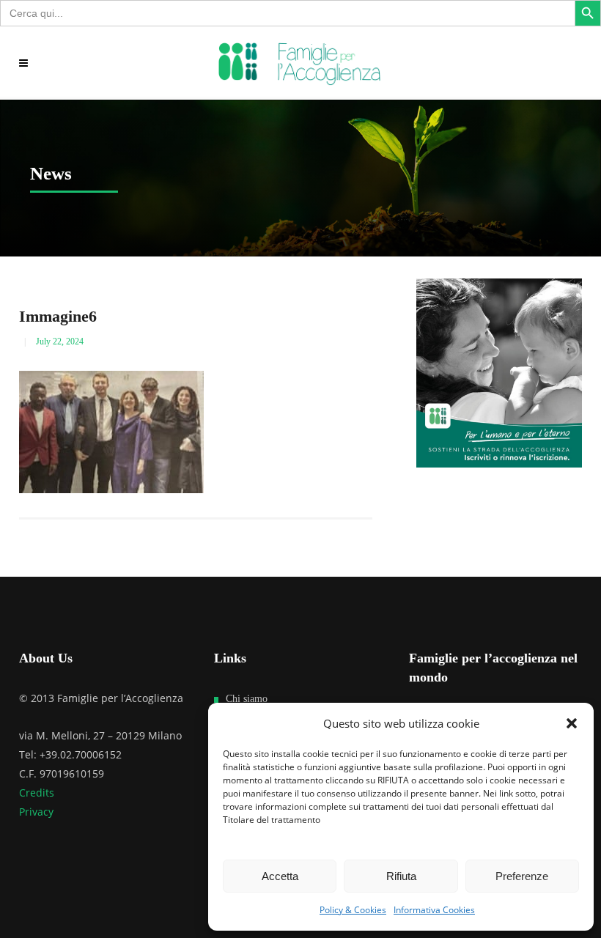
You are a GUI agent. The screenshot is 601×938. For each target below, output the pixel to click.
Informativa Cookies (434, 910)
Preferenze (521, 876)
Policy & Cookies (353, 910)
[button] (571, 723)
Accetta (280, 876)
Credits (36, 792)
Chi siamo (247, 698)
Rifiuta (401, 876)
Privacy (36, 812)
